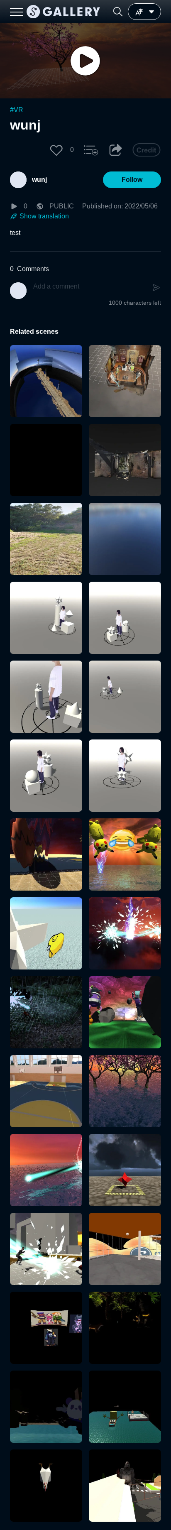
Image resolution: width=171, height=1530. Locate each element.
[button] (118, 11)
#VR (16, 109)
